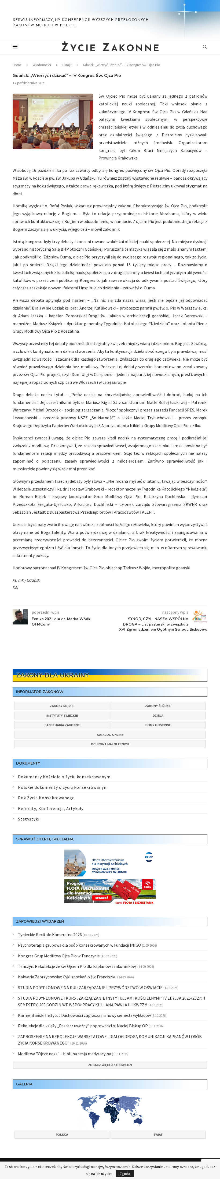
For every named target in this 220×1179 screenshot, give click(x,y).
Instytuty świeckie (62, 715)
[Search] (204, 47)
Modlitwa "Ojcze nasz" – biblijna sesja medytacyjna (64, 1053)
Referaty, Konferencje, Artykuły (50, 808)
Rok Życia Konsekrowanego (46, 797)
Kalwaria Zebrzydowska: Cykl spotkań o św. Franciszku (67, 976)
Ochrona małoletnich (110, 744)
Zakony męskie (62, 706)
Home (17, 65)
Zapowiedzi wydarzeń (40, 921)
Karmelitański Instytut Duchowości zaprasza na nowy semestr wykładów (84, 1015)
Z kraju (66, 65)
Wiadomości (42, 65)
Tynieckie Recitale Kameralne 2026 (50, 934)
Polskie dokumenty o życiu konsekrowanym (63, 787)
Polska (62, 1134)
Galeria (24, 1084)
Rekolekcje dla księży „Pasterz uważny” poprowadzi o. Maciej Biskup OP (83, 1025)
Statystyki (28, 819)
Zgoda (125, 1173)
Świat (158, 1134)
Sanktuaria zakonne (62, 725)
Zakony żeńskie (158, 706)
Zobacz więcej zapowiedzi (110, 1065)
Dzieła (158, 715)
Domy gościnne (158, 725)
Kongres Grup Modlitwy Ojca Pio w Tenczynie (59, 955)
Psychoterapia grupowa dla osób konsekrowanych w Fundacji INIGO (79, 945)
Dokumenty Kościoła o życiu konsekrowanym (64, 776)
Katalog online (110, 734)
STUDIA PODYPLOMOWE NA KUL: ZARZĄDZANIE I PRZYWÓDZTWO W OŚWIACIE (90, 987)
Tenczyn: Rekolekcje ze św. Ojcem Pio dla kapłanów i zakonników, (77, 966)
